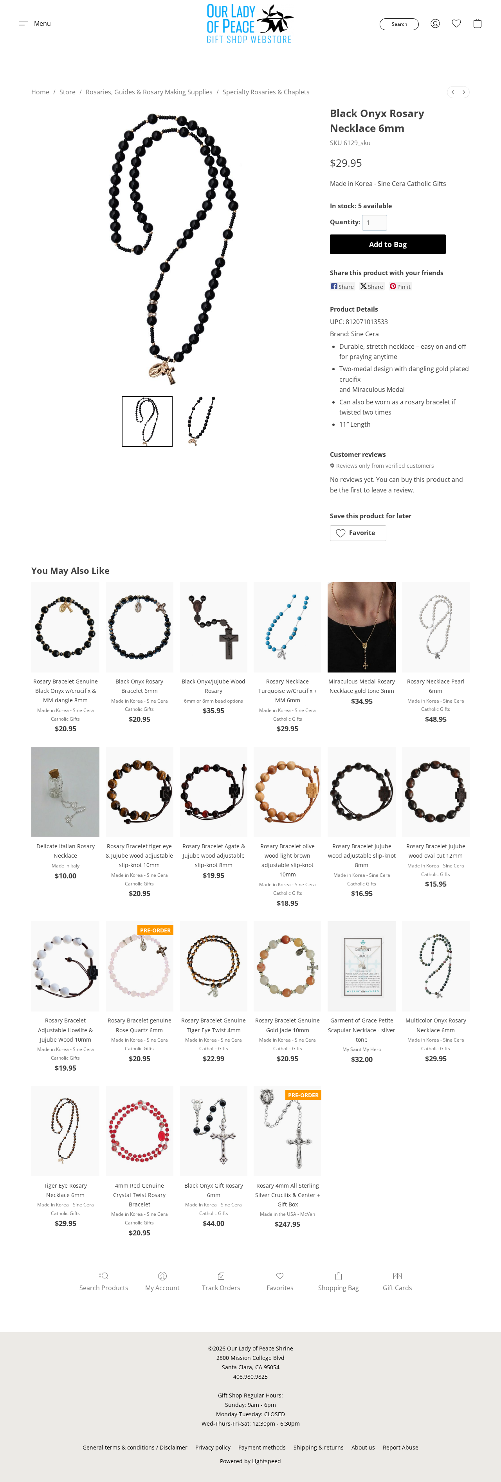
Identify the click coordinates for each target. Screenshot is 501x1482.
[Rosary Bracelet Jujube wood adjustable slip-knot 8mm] (361, 792)
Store (67, 92)
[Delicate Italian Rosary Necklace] (65, 792)
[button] (250, 23)
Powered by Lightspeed (250, 1461)
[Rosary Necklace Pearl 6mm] (436, 627)
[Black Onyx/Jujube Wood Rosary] (213, 627)
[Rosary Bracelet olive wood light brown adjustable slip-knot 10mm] (287, 792)
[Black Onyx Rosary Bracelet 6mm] (139, 627)
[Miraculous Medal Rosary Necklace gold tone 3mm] (361, 627)
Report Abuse (400, 1447)
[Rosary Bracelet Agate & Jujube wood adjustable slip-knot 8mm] (213, 792)
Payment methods (262, 1447)
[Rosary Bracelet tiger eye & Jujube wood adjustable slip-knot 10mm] (139, 792)
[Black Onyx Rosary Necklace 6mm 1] (201, 421)
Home (40, 92)
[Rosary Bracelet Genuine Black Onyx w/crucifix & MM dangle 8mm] (65, 627)
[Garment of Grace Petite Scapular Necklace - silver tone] (361, 966)
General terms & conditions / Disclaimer (135, 1447)
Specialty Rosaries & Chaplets (266, 92)
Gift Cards (397, 1288)
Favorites (280, 1288)
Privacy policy (213, 1447)
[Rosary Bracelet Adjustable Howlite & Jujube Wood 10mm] (65, 966)
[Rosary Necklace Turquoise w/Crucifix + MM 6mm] (287, 627)
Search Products (103, 1288)
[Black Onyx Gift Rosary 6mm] (213, 1131)
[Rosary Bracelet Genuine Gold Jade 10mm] (287, 966)
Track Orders (221, 1288)
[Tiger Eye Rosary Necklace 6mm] (65, 1131)
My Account (162, 1288)
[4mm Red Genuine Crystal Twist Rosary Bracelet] (139, 1131)
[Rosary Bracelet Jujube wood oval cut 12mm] (436, 792)
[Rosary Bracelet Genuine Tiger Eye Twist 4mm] (213, 966)
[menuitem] (452, 92)
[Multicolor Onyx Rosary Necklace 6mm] (436, 966)
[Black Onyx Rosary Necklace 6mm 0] (147, 421)
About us (363, 1447)
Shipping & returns (319, 1447)
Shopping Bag (338, 1288)
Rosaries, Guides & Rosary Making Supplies (149, 92)
